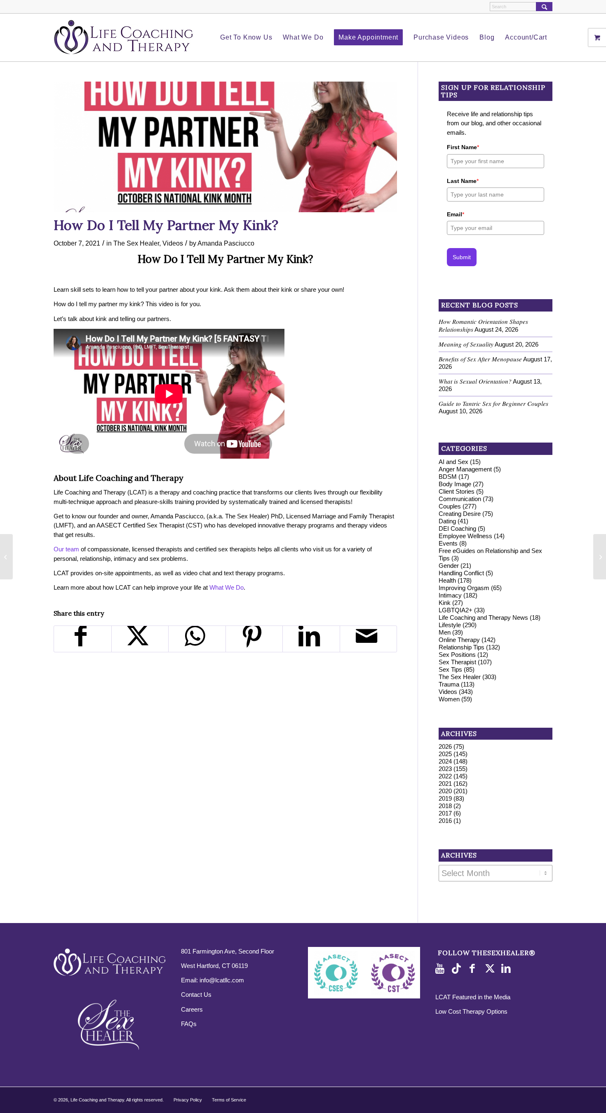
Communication (460, 498)
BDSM (448, 476)
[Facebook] (474, 969)
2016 (445, 820)
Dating (447, 521)
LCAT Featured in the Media (472, 997)
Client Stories (456, 491)
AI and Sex (453, 461)
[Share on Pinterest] (254, 639)
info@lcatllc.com (222, 980)
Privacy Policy (188, 1099)
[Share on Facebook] (82, 639)
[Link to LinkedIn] (507, 969)
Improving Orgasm (464, 587)
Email (455, 214)
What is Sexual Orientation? (475, 381)
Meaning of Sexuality (466, 344)
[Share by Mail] (368, 639)
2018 (445, 805)
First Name (463, 147)
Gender (449, 565)
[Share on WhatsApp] (197, 639)
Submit (462, 257)
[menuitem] (246, 37)
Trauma (449, 684)
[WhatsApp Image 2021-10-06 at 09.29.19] (225, 147)
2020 (445, 790)
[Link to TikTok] (458, 969)
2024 (445, 761)
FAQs (189, 1023)
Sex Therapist (457, 661)
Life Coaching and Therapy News (483, 617)
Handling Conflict (461, 572)
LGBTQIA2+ (455, 610)
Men (445, 632)
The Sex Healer (136, 243)
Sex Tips (450, 669)
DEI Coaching (457, 528)
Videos (172, 243)
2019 (445, 798)
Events (448, 543)
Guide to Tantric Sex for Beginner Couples (493, 403)
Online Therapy (459, 639)
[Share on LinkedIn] (311, 639)
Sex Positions (457, 654)
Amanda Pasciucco (225, 243)
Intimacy (450, 595)
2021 (445, 783)
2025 (445, 753)
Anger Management (465, 469)
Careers (192, 1009)
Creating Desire (460, 513)
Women (449, 699)
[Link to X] (491, 969)
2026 (445, 746)
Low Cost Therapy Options (471, 1011)
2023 (445, 768)
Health (447, 580)
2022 (445, 776)
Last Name (463, 181)
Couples (450, 506)
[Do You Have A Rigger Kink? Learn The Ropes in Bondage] (599, 556)
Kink (445, 602)
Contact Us (196, 994)
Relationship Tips (461, 647)
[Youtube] (441, 969)
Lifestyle (450, 624)
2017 (445, 813)
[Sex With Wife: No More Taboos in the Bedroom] (6, 556)
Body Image (455, 483)
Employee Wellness (465, 535)
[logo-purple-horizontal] (124, 37)
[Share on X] (140, 639)
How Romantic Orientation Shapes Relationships (483, 325)
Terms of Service (229, 1099)
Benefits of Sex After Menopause (480, 359)
